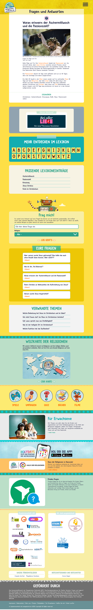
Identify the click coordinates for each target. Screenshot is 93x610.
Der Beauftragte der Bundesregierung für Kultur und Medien (27, 592)
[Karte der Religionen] (46, 365)
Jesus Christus (40, 65)
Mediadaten (40, 603)
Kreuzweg (26, 182)
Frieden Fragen (53, 479)
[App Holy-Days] (46, 450)
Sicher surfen (70, 603)
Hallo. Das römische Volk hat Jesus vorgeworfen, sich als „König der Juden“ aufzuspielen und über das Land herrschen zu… (27, 296)
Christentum (46, 18)
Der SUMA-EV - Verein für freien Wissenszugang (58, 597)
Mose (66, 79)
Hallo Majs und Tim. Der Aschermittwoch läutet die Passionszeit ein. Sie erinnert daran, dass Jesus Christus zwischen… (27, 278)
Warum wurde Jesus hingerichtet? (36, 294)
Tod (56, 84)
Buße (51, 97)
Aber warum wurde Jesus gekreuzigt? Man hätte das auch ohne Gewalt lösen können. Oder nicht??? (45, 256)
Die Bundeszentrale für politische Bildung (33, 593)
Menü (85, 4)
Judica (24, 99)
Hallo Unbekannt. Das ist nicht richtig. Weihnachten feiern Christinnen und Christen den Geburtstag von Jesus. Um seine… (27, 287)
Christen (41, 84)
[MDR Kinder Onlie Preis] (63, 543)
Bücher (62, 405)
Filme (77, 405)
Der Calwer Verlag (25, 595)
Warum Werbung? (46, 112)
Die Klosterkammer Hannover (70, 593)
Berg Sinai (35, 81)
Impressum (12, 603)
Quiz (46, 405)
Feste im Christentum (30, 189)
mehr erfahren (53, 470)
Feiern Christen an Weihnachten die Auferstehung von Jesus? (46, 285)
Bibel (41, 79)
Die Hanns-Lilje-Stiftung (65, 592)
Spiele (15, 405)
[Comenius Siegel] (75, 525)
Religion (17, 230)
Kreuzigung (45, 97)
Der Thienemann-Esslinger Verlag (41, 595)
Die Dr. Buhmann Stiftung (53, 593)
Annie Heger (66, 576)
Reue (56, 97)
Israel (47, 81)
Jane (29, 60)
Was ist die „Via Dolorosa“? (33, 266)
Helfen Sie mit (60, 603)
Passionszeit (60, 63)
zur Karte (46, 381)
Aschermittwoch (43, 63)
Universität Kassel (51, 592)
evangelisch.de (27, 606)
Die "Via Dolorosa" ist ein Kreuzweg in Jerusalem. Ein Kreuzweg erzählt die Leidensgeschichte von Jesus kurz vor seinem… (27, 269)
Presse (34, 603)
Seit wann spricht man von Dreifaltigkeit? (37, 321)
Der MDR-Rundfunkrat (36, 597)
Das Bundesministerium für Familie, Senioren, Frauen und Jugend (64, 590)
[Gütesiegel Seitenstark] (57, 524)
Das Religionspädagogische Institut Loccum (65, 595)
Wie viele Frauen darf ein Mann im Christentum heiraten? (43, 317)
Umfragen (31, 405)
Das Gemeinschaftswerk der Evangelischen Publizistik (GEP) (26, 590)
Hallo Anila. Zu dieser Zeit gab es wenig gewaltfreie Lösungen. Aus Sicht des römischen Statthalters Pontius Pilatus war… (27, 260)
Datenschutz (20, 603)
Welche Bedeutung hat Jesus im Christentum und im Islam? (44, 313)
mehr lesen (52, 432)
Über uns (28, 603)
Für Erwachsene (50, 603)
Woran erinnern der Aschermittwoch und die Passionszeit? (45, 276)
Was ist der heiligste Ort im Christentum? (38, 325)
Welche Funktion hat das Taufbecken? (36, 329)
